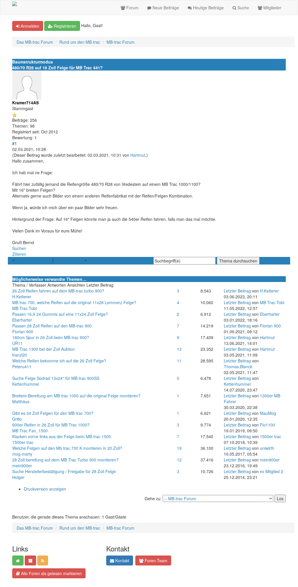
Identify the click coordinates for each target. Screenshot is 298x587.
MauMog (268, 413)
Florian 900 (22, 331)
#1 (14, 143)
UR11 (17, 343)
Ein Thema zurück (33, 260)
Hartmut (137, 155)
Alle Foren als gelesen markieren (51, 573)
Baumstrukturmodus (32, 62)
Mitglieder (271, 7)
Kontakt (121, 560)
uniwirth (267, 448)
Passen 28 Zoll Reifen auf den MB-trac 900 (52, 326)
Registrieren (64, 26)
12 (179, 460)
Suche (242, 7)
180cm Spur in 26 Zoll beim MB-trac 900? (50, 337)
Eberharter (22, 320)
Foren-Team (155, 560)
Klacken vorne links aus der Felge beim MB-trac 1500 (61, 436)
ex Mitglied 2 (271, 471)
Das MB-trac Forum (35, 42)
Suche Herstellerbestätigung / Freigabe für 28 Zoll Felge (64, 471)
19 (179, 448)
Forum (132, 7)
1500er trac (22, 442)
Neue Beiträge (165, 7)
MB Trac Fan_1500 (30, 430)
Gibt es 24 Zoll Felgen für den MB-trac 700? (52, 413)
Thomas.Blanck (238, 366)
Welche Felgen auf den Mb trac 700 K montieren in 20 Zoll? (67, 448)
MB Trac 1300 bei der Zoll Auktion (43, 349)
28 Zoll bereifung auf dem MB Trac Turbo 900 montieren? (65, 460)
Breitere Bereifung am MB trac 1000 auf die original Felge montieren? (76, 396)
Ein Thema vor (69, 260)
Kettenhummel (25, 384)
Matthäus (20, 401)
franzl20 (19, 355)
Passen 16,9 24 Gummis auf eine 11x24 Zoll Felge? (60, 314)
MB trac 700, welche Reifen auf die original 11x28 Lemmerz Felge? (74, 302)
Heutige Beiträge (208, 7)
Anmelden (29, 26)
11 (179, 361)
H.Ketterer (21, 296)
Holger (18, 477)
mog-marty (22, 454)
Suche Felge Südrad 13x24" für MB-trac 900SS (55, 378)
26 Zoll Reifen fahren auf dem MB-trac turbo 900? (58, 291)
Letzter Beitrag (237, 291)
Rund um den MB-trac (79, 42)
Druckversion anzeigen (45, 489)
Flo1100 (267, 425)
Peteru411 (21, 366)
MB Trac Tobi (24, 308)
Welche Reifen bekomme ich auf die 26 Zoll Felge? (59, 361)
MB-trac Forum (120, 42)
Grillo (17, 419)
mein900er (22, 465)
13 (179, 349)
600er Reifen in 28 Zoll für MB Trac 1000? (51, 425)
